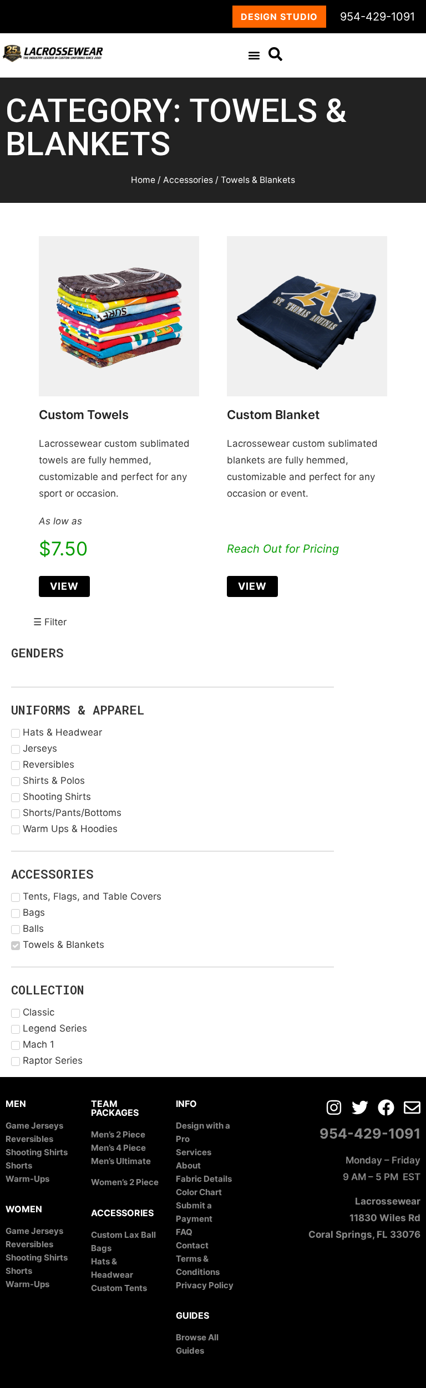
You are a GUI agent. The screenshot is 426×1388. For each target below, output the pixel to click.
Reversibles (29, 1139)
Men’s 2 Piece (118, 1134)
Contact (192, 1245)
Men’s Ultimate (121, 1161)
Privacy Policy (205, 1285)
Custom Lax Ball (123, 1234)
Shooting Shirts (37, 1152)
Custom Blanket (273, 414)
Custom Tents (119, 1288)
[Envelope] (412, 1107)
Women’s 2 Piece (125, 1182)
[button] (254, 55)
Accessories (188, 180)
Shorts (19, 1165)
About (188, 1165)
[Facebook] (386, 1107)
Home (143, 180)
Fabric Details (204, 1178)
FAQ (184, 1232)
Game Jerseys (34, 1125)
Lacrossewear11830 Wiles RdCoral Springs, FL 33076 (364, 1218)
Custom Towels (84, 414)
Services (193, 1152)
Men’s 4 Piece (118, 1147)
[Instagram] (334, 1107)
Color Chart (199, 1192)
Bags (101, 1248)
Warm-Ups (27, 1178)
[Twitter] (360, 1107)
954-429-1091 (377, 16)
